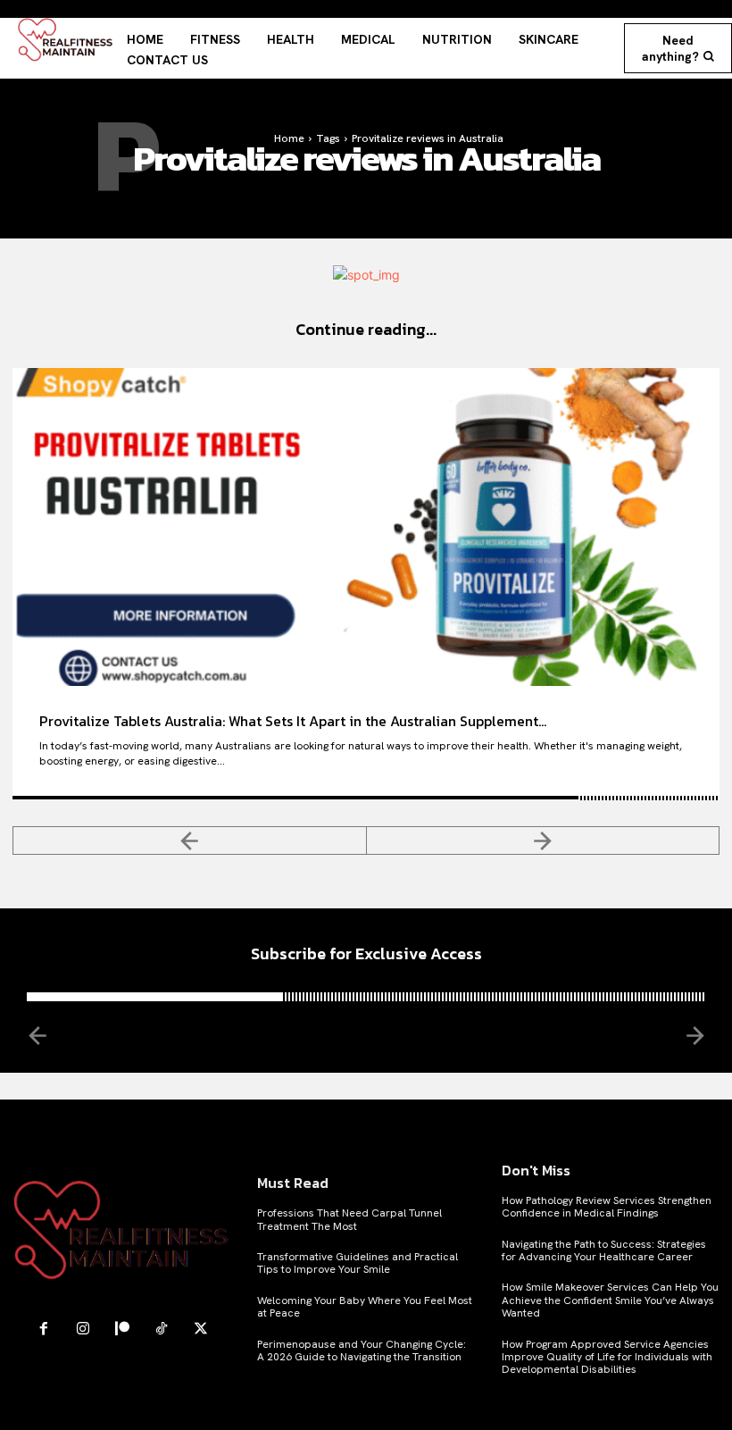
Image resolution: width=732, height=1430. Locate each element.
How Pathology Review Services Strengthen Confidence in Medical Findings (606, 1206)
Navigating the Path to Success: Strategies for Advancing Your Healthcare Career (604, 1250)
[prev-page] (189, 840)
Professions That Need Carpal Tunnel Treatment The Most (349, 1219)
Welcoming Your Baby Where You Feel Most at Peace (364, 1306)
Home (289, 138)
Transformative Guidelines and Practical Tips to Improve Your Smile (357, 1263)
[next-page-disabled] (543, 840)
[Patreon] (122, 1329)
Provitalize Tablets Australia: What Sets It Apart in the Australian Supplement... (292, 721)
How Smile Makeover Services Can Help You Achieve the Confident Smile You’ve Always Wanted (610, 1300)
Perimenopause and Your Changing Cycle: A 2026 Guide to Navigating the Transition (361, 1350)
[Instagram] (83, 1329)
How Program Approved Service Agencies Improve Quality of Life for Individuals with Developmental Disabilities (607, 1357)
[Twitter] (201, 1329)
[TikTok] (161, 1329)
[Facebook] (43, 1329)
